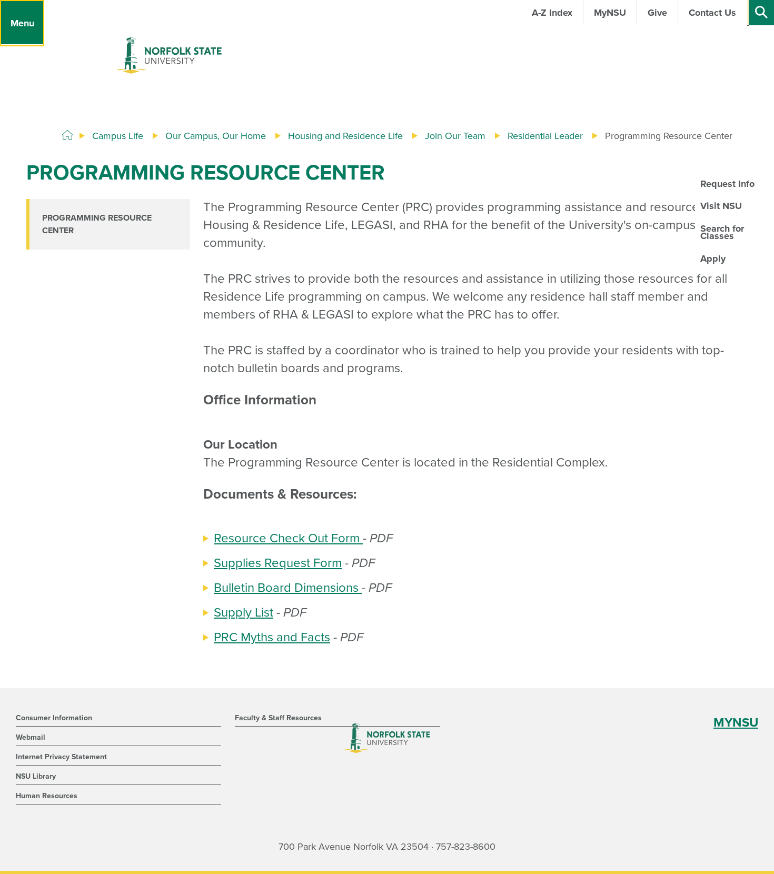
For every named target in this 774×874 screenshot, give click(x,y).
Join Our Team (455, 136)
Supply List (243, 612)
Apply (713, 258)
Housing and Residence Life (345, 136)
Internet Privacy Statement (61, 756)
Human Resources (46, 795)
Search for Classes (722, 232)
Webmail (30, 737)
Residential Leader (545, 136)
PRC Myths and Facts (272, 637)
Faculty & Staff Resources (278, 717)
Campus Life (117, 136)
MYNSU (735, 722)
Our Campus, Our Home (215, 136)
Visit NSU (721, 206)
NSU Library (36, 776)
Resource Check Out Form (288, 538)
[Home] (67, 135)
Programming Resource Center (97, 224)
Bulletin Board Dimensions (288, 587)
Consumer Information (54, 717)
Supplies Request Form (278, 563)
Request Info (727, 184)
